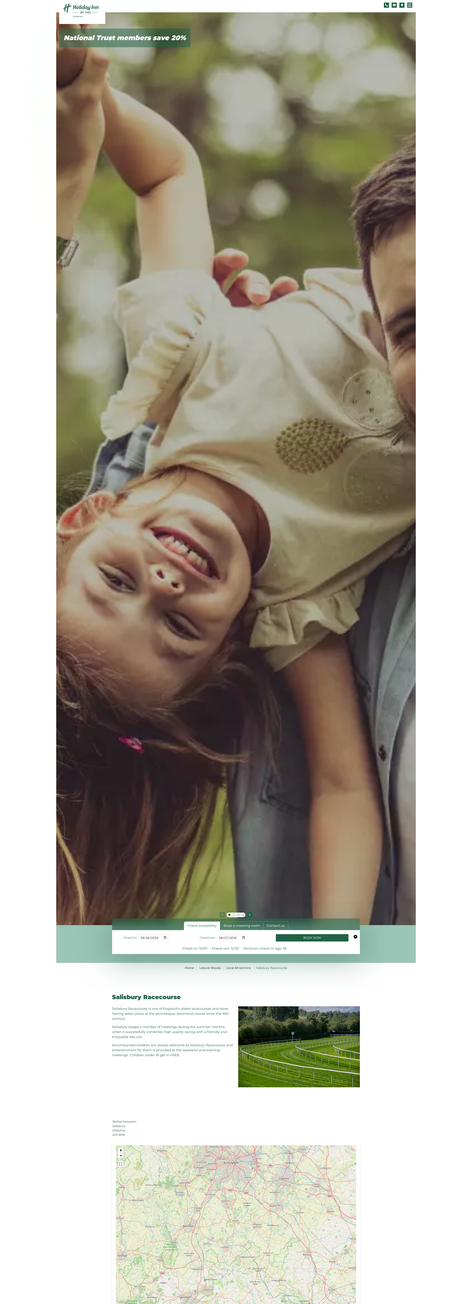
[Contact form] (394, 5)
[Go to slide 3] (238, 915)
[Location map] (402, 5)
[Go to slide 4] (243, 915)
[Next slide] (250, 915)
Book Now (312, 937)
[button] (121, 1150)
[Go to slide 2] (234, 915)
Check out (207, 937)
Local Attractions (238, 968)
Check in (130, 937)
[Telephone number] (386, 5)
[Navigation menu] (409, 5)
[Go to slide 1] (229, 915)
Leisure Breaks (210, 968)
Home (189, 968)
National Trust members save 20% (125, 37)
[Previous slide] (222, 915)
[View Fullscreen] (121, 1164)
